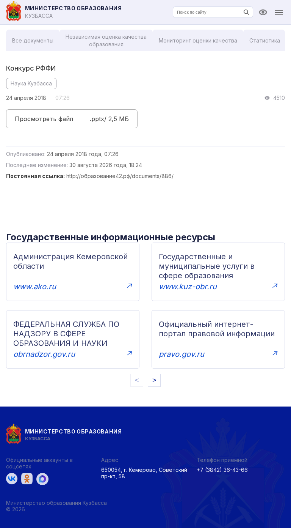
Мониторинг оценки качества (198, 40)
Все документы (32, 40)
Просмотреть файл (44, 119)
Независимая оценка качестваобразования (106, 40)
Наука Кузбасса (31, 83)
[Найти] (246, 12)
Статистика (264, 40)
